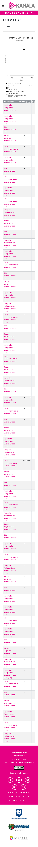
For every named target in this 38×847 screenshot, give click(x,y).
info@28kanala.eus (26, 762)
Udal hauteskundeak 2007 (10, 485)
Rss (28, 801)
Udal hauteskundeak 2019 (10, 642)
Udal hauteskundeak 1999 (10, 391)
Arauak (26, 797)
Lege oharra (25, 793)
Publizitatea (14, 797)
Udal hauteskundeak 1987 (10, 234)
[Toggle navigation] (3, 5)
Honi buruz (12, 793)
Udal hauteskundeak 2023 (10, 694)
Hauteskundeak (19, 12)
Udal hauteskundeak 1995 (10, 328)
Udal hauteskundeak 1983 (10, 171)
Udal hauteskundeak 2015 (10, 590)
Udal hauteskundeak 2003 (10, 422)
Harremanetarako (16, 801)
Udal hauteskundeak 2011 (10, 537)
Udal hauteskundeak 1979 (10, 129)
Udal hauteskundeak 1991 (10, 275)
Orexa (8, 26)
